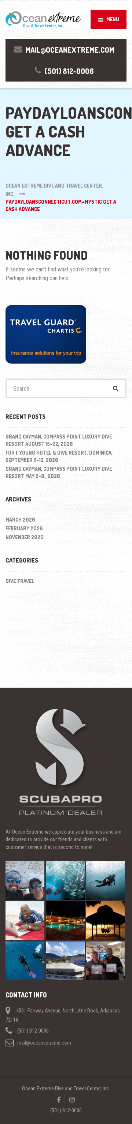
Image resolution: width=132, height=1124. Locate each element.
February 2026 (24, 528)
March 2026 (20, 519)
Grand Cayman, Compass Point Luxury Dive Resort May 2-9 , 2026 (59, 472)
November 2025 (24, 537)
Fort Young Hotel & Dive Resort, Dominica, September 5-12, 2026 (59, 456)
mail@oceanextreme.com (44, 1043)
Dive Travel (20, 581)
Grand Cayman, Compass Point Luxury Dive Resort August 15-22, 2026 (59, 440)
